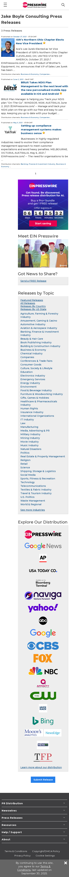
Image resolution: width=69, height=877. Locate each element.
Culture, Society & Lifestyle (36, 368)
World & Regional (30, 504)
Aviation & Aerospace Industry (38, 328)
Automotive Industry (32, 324)
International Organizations (37, 415)
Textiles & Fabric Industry (35, 489)
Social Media (28, 474)
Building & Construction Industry (40, 346)
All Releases (27, 303)
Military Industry (30, 434)
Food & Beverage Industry (36, 390)
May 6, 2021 (18, 123)
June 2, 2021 (18, 79)
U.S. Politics (27, 497)
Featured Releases (31, 300)
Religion (25, 460)
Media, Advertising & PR (35, 430)
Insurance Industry (31, 412)
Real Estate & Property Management (42, 456)
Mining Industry (30, 438)
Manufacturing (29, 426)
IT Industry (27, 419)
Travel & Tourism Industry (36, 493)
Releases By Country (33, 306)
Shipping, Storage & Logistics (38, 471)
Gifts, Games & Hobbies (34, 397)
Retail (23, 463)
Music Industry (29, 445)
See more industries (32, 509)
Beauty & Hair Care (31, 338)
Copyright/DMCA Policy (46, 851)
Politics (24, 452)
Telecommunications (33, 485)
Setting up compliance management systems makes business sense (41, 129)
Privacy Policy (22, 855)
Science (25, 467)
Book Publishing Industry (36, 342)
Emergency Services (32, 379)
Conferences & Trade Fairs (36, 360)
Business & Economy (30, 74)
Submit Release (43, 779)
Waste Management (32, 500)
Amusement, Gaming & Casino (38, 320)
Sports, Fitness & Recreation (37, 478)
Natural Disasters (30, 449)
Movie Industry (29, 441)
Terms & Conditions (16, 851)
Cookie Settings (45, 855)
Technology (27, 482)
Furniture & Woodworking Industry (41, 394)
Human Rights (29, 408)
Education (26, 371)
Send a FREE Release (33, 280)
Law (22, 423)
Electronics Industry (32, 375)
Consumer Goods (30, 364)
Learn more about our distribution (41, 767)
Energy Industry (30, 383)
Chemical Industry (31, 353)
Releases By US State (33, 309)
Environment (28, 386)
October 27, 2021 (20, 37)
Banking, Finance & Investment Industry (38, 164)
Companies (45, 74)
